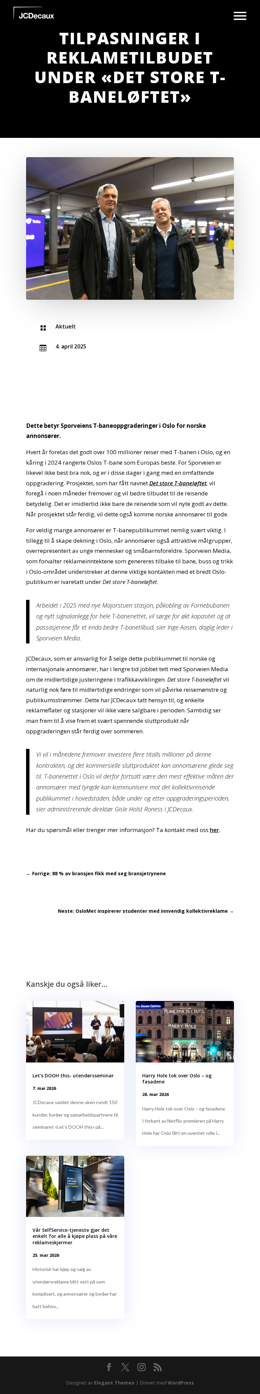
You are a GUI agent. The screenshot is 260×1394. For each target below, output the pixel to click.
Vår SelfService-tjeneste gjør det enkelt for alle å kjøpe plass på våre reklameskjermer (74, 1236)
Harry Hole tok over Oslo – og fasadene (177, 1078)
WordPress (181, 1382)
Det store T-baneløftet (178, 483)
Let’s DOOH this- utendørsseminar (73, 1075)
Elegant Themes (114, 1382)
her (214, 830)
